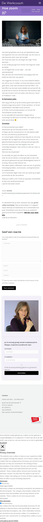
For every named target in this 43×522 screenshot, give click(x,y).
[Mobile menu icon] (40, 3)
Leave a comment (21, 225)
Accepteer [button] (3, 443)
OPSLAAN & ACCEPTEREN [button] (9, 521)
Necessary (5, 483)
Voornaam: (8, 349)
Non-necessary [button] (5, 501)
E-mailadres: (8, 357)
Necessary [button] (3, 481)
